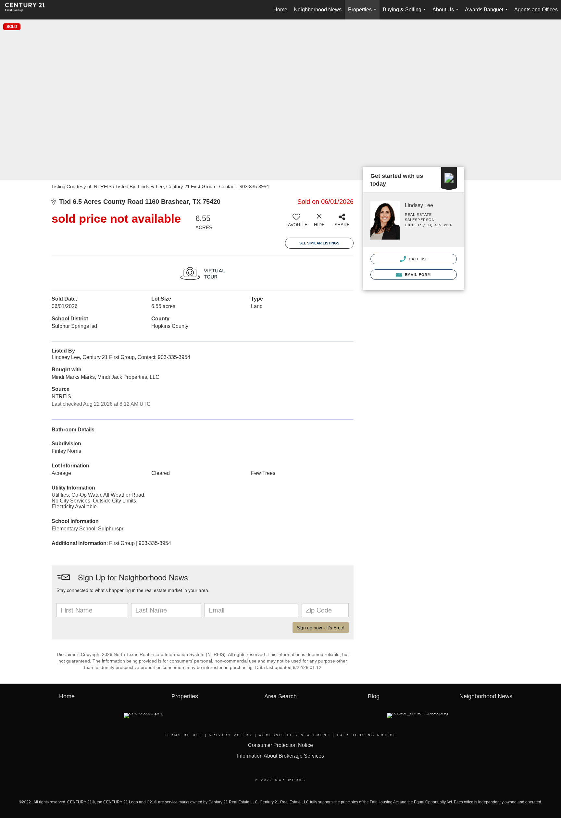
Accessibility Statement (294, 735)
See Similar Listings (319, 243)
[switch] (296, 222)
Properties (363, 13)
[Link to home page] (28, 9)
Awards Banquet (487, 13)
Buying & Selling (406, 13)
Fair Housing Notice (367, 735)
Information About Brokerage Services (280, 756)
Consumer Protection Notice (280, 745)
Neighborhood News (318, 9)
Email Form (417, 275)
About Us (446, 13)
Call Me (417, 259)
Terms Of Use (183, 735)
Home (280, 9)
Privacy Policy (231, 735)
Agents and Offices (536, 9)
